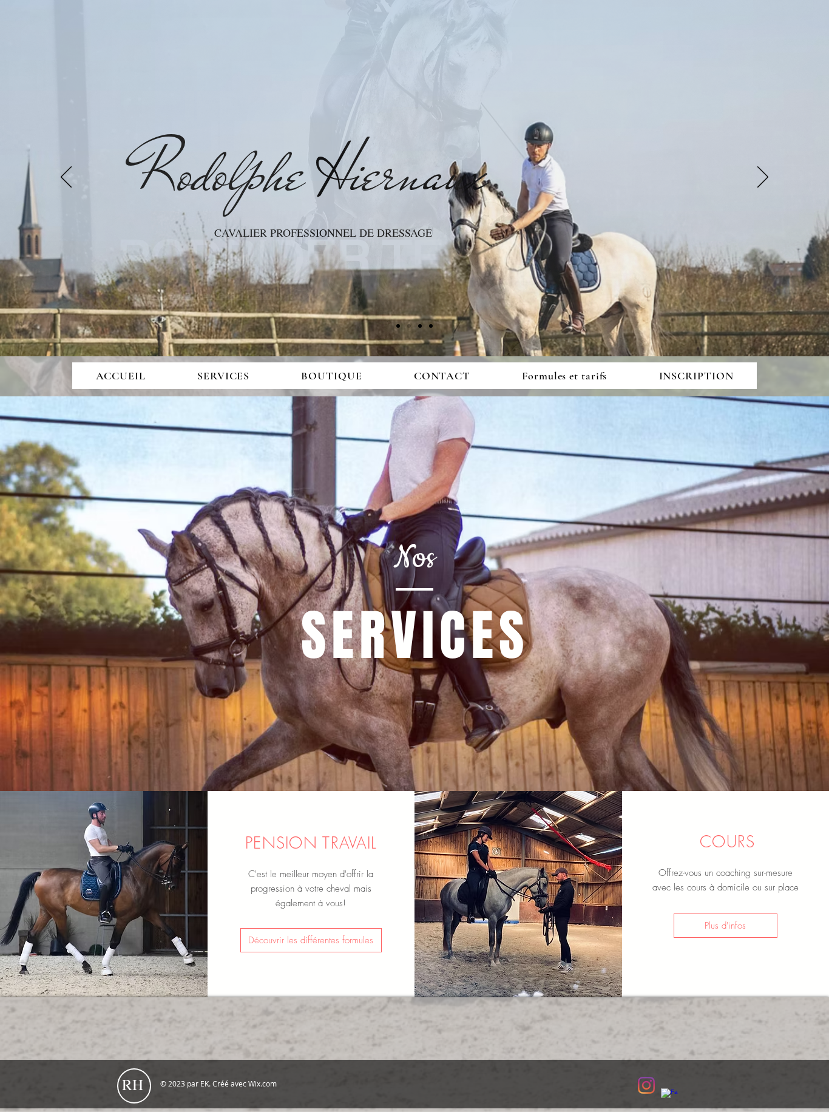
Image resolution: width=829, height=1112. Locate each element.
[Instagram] (646, 1085)
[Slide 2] (409, 326)
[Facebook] (669, 1096)
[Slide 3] (420, 326)
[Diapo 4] (431, 326)
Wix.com (262, 1083)
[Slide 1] (398, 326)
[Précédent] (66, 177)
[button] (223, 375)
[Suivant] (762, 177)
